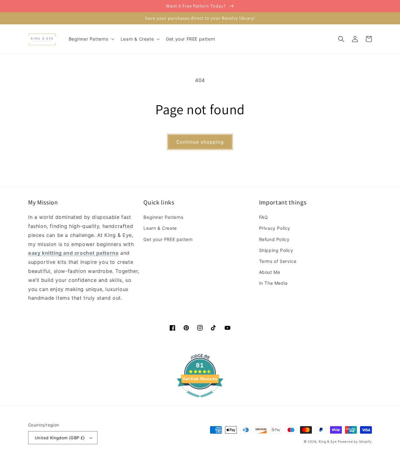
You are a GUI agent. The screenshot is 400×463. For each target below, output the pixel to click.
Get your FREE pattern (168, 239)
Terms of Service (278, 261)
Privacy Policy (274, 228)
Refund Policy (274, 239)
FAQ (263, 217)
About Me (269, 272)
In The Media (273, 283)
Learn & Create (160, 228)
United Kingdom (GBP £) (60, 437)
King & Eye (328, 441)
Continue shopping (200, 142)
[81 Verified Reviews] (200, 400)
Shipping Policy (276, 250)
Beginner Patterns (163, 217)
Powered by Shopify (355, 441)
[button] (91, 39)
